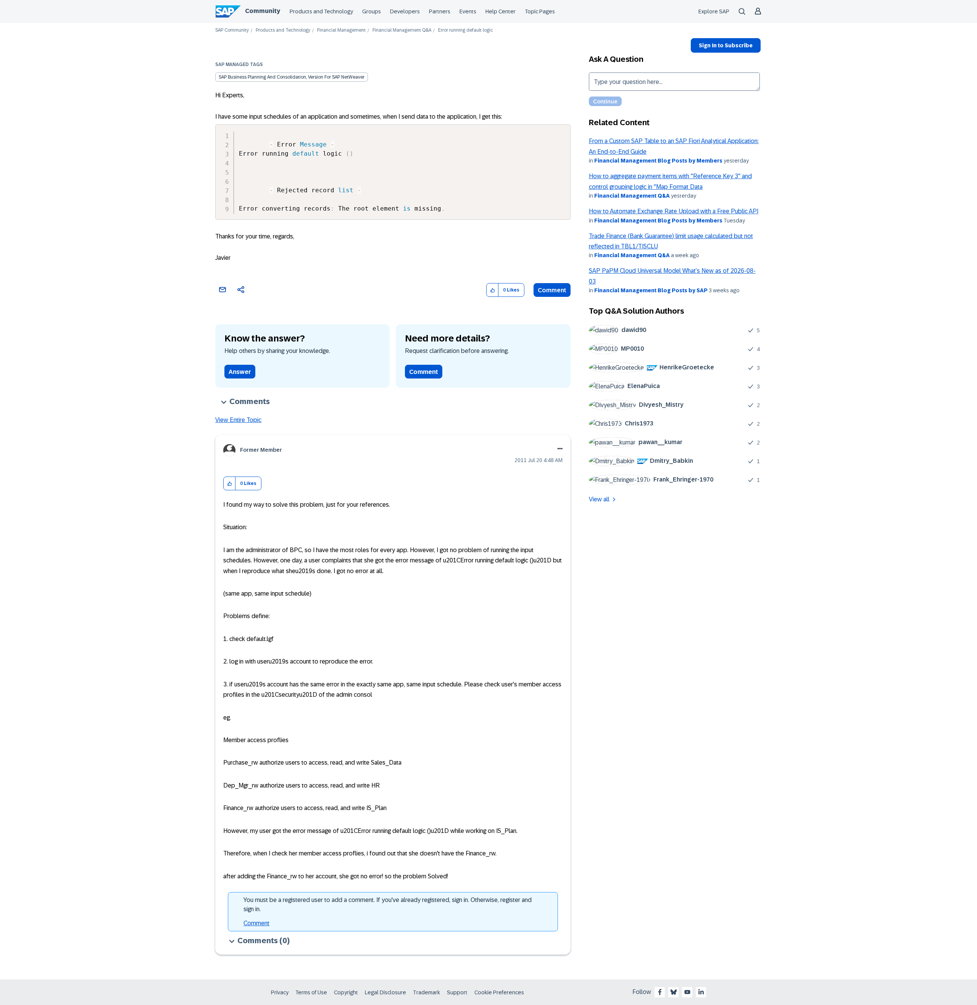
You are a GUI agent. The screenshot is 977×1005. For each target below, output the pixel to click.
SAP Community (232, 30)
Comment (552, 290)
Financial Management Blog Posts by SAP (651, 290)
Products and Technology (321, 11)
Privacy (280, 992)
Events (467, 11)
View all (599, 499)
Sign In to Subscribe (726, 45)
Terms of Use (311, 992)
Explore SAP (713, 11)
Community (262, 11)
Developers (405, 11)
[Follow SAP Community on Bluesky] (674, 992)
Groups (371, 11)
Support (457, 992)
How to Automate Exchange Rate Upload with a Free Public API (673, 211)
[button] (492, 290)
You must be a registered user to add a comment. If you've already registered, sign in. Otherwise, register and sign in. (387, 904)
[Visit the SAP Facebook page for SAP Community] (660, 992)
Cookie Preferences (499, 992)
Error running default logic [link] (465, 30)
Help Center (500, 11)
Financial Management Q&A (401, 30)
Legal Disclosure (385, 992)
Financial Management (341, 30)
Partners (439, 11)
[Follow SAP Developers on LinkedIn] (701, 992)
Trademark (426, 992)
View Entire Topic (238, 420)
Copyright (346, 992)
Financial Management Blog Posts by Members (658, 161)
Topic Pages (540, 11)
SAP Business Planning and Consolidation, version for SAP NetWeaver (291, 77)
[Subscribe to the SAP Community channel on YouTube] (687, 992)
